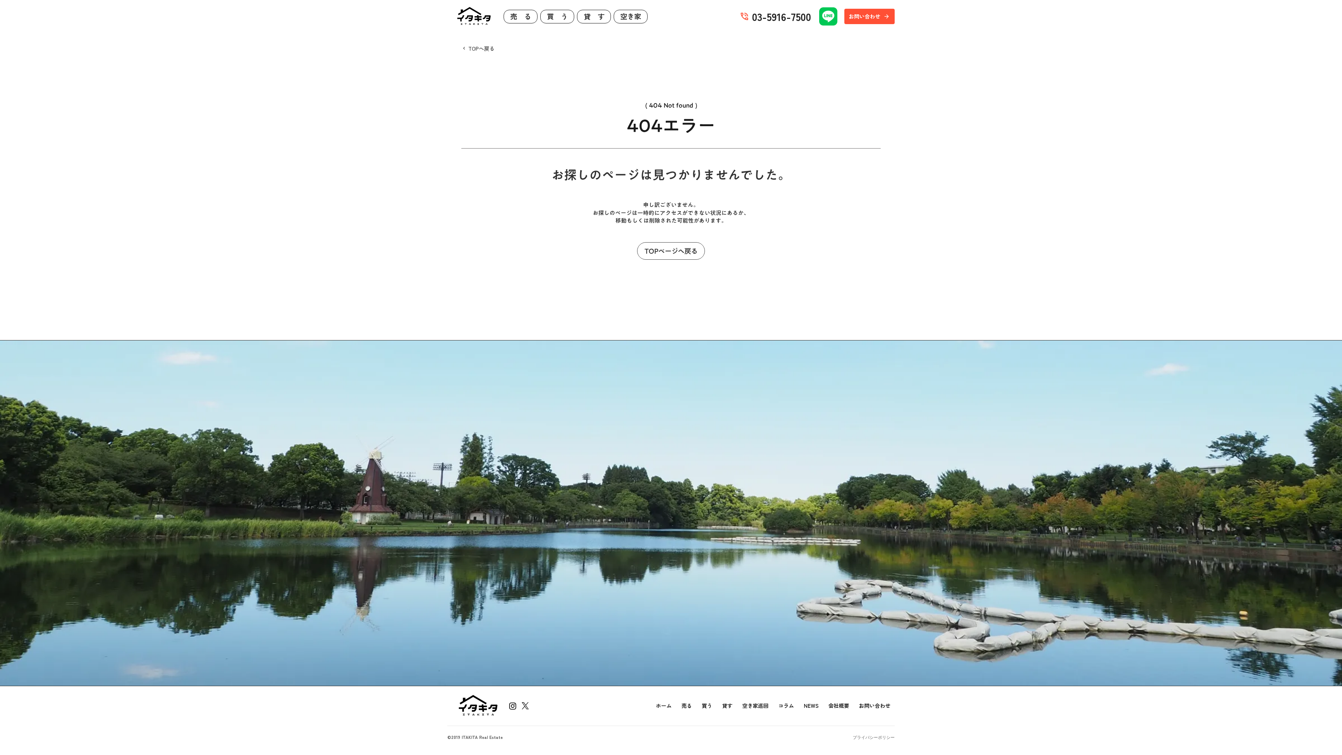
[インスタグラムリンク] (512, 706)
